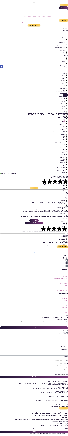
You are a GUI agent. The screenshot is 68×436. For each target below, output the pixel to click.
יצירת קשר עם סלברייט (62, 290)
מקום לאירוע (46, 22)
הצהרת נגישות (64, 281)
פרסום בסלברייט (63, 287)
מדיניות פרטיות (64, 274)
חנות (66, 285)
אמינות (66, 360)
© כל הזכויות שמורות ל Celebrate (61, 330)
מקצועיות (66, 365)
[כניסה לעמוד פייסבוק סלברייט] (67, 260)
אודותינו (49, 16)
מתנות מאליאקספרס (62, 283)
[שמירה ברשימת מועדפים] (67, 123)
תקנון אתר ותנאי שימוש (62, 271)
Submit (34, 376)
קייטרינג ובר (16, 22)
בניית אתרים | (65, 336)
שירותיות (66, 363)
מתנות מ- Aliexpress (21, 16)
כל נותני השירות (54, 22)
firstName (66, 428)
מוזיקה (27, 22)
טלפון (65, 120)
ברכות (34, 16)
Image (66, 374)
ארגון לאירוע (39, 22)
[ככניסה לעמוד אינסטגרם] (67, 266)
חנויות (11, 22)
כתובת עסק (65, 121)
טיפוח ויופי (32, 22)
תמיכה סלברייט (64, 332)
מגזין (39, 16)
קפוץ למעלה (65, 330)
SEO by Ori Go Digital (63, 333)
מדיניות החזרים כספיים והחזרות (60, 278)
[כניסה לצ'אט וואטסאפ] (67, 263)
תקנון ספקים (64, 276)
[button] (64, 5)
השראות (43, 16)
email (33, 428)
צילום (22, 22)
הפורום (29, 16)
